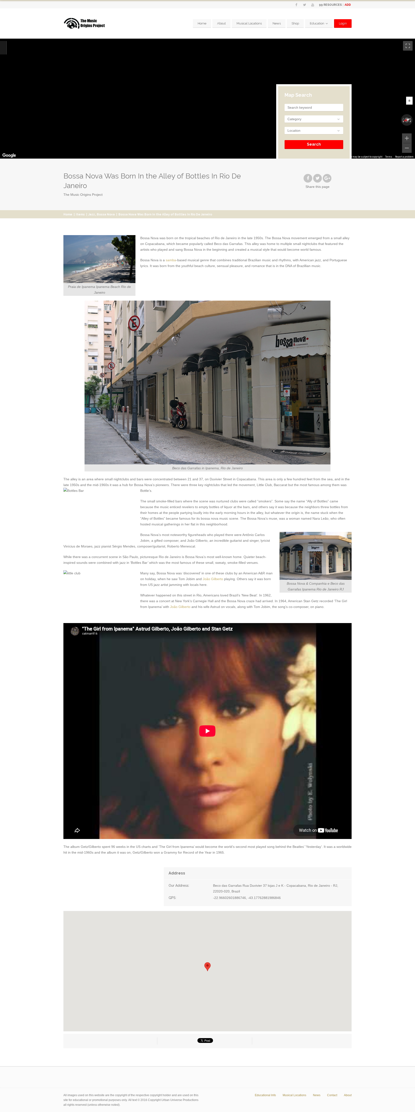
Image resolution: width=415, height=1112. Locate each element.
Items (80, 214)
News (277, 23)
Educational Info (265, 1095)
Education (317, 23)
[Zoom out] (407, 148)
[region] (207, 99)
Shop (295, 23)
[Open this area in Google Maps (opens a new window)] (9, 155)
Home (202, 23)
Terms (388, 156)
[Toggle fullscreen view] (408, 46)
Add (348, 4)
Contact (332, 1095)
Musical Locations (249, 23)
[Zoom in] (407, 138)
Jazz (91, 214)
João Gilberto (213, 579)
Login (343, 23)
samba (171, 260)
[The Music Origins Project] (84, 23)
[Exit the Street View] (3, 48)
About (221, 23)
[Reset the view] (407, 120)
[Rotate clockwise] (411, 120)
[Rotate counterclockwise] (402, 120)
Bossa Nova (106, 214)
